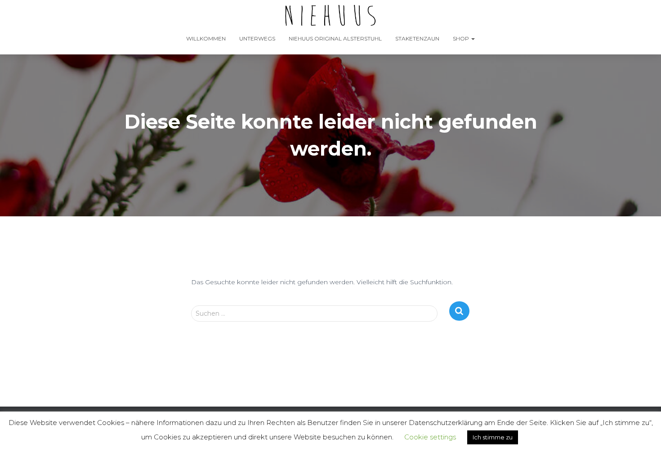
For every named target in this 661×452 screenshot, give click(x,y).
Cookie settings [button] (430, 437)
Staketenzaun (417, 38)
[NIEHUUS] (330, 15)
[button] (472, 38)
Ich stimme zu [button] (493, 437)
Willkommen (206, 38)
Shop (461, 38)
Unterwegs (257, 38)
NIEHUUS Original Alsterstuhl (335, 38)
